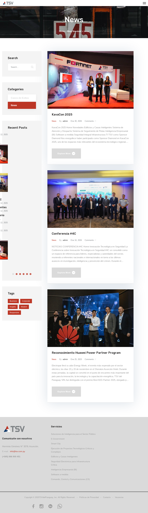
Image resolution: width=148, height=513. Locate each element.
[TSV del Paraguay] (8, 3)
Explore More (64, 153)
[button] (13, 274)
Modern (24, 307)
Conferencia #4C (64, 233)
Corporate (26, 301)
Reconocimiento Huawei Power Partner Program (86, 352)
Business (13, 301)
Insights (13, 307)
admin (65, 121)
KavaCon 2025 (62, 114)
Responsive (14, 313)
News (54, 121)
